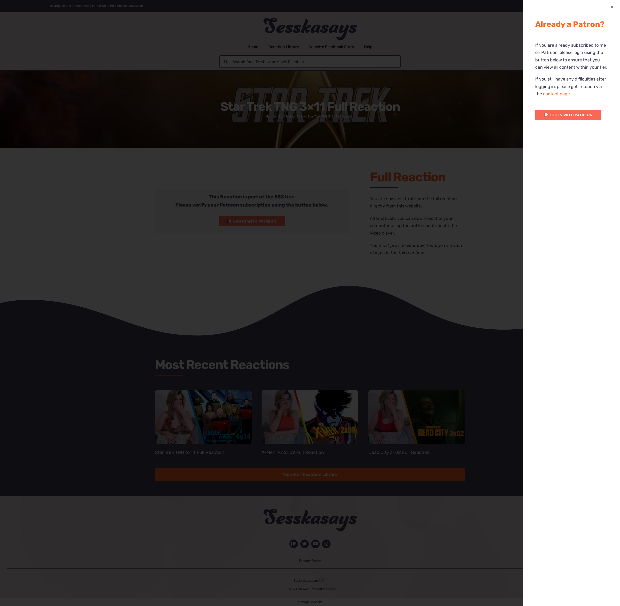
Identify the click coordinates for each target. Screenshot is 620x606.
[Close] (611, 7)
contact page (556, 93)
